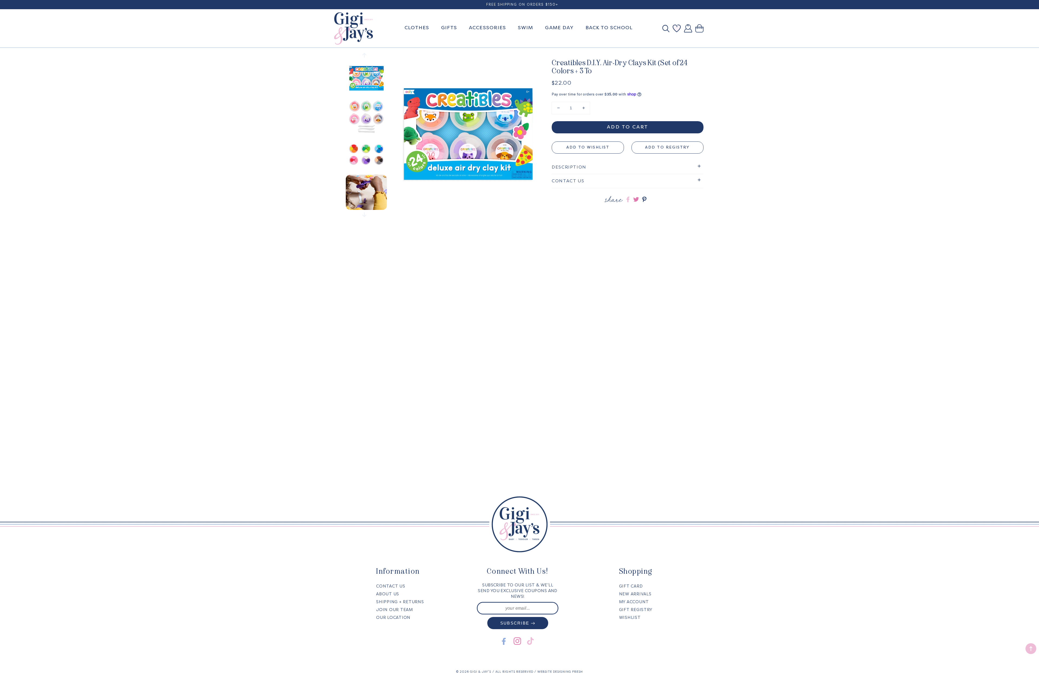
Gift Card (631, 586)
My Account (634, 601)
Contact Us (390, 586)
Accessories (487, 28)
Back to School (609, 28)
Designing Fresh (568, 672)
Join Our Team (394, 609)
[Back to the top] (1030, 648)
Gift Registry (635, 609)
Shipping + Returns (400, 601)
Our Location (393, 617)
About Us (387, 594)
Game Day (559, 28)
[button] (667, 28)
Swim (525, 28)
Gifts (449, 28)
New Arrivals (635, 594)
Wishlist (630, 617)
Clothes (417, 28)
